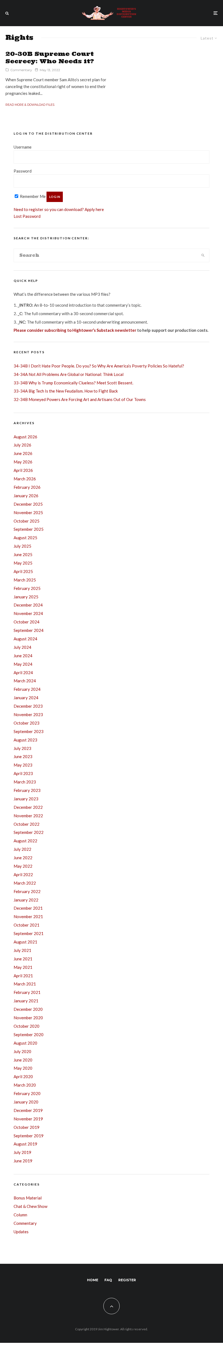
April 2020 (23, 1076)
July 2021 (22, 950)
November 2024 (28, 613)
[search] (203, 255)
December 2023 (28, 706)
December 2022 (28, 807)
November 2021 (28, 916)
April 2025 (23, 571)
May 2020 (23, 1068)
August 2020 (25, 1043)
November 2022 (28, 815)
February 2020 (27, 1093)
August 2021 (25, 941)
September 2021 (29, 933)
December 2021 (28, 908)
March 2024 (25, 680)
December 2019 (28, 1110)
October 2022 (26, 824)
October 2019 (26, 1127)
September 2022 (29, 832)
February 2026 (27, 487)
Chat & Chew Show (30, 1206)
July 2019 (22, 1152)
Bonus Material (28, 1197)
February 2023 (27, 790)
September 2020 (29, 1034)
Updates (21, 1231)
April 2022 (23, 874)
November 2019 (28, 1118)
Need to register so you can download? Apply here (59, 209)
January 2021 (26, 1000)
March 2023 (25, 781)
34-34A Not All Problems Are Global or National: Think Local (68, 374)
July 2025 (22, 546)
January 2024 (26, 697)
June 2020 (23, 1059)
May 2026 (23, 461)
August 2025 (25, 537)
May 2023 (23, 764)
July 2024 (22, 647)
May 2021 (23, 967)
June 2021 (23, 958)
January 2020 (26, 1101)
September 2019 (29, 1135)
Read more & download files (29, 105)
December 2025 (28, 504)
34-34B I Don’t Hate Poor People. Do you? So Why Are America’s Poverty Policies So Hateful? (99, 365)
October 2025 (26, 520)
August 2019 (25, 1143)
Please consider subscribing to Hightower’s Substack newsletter (75, 330)
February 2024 (27, 689)
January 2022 (26, 899)
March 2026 (25, 478)
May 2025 (23, 562)
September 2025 (29, 529)
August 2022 (25, 840)
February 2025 (27, 588)
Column (20, 1214)
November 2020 (28, 1017)
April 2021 (23, 975)
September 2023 (29, 731)
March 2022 (25, 882)
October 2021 (26, 924)
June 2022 (23, 857)
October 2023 (26, 722)
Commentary (21, 70)
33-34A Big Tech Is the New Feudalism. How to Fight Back (66, 390)
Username (23, 146)
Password (23, 170)
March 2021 (25, 983)
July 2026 (22, 444)
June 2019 (23, 1160)
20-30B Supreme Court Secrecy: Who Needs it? (49, 57)
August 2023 (25, 739)
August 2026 (25, 436)
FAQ (108, 1280)
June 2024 (23, 655)
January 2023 (26, 798)
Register (127, 1280)
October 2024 (26, 621)
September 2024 (29, 630)
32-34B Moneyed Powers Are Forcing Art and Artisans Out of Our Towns (80, 399)
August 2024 (25, 638)
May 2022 (23, 866)
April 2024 (23, 672)
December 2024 (28, 604)
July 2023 (22, 748)
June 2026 (23, 453)
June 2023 (23, 756)
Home (92, 1280)
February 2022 (27, 891)
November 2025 (28, 512)
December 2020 (28, 1009)
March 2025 (25, 579)
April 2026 (23, 470)
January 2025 (26, 596)
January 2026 (26, 495)
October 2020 (26, 1026)
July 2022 (22, 849)
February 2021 (27, 992)
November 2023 (28, 714)
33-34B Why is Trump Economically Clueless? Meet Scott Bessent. (73, 382)
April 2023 (23, 773)
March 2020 (25, 1084)
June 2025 (23, 554)
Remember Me (32, 196)
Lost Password (27, 216)
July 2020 (22, 1051)
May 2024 (23, 664)
